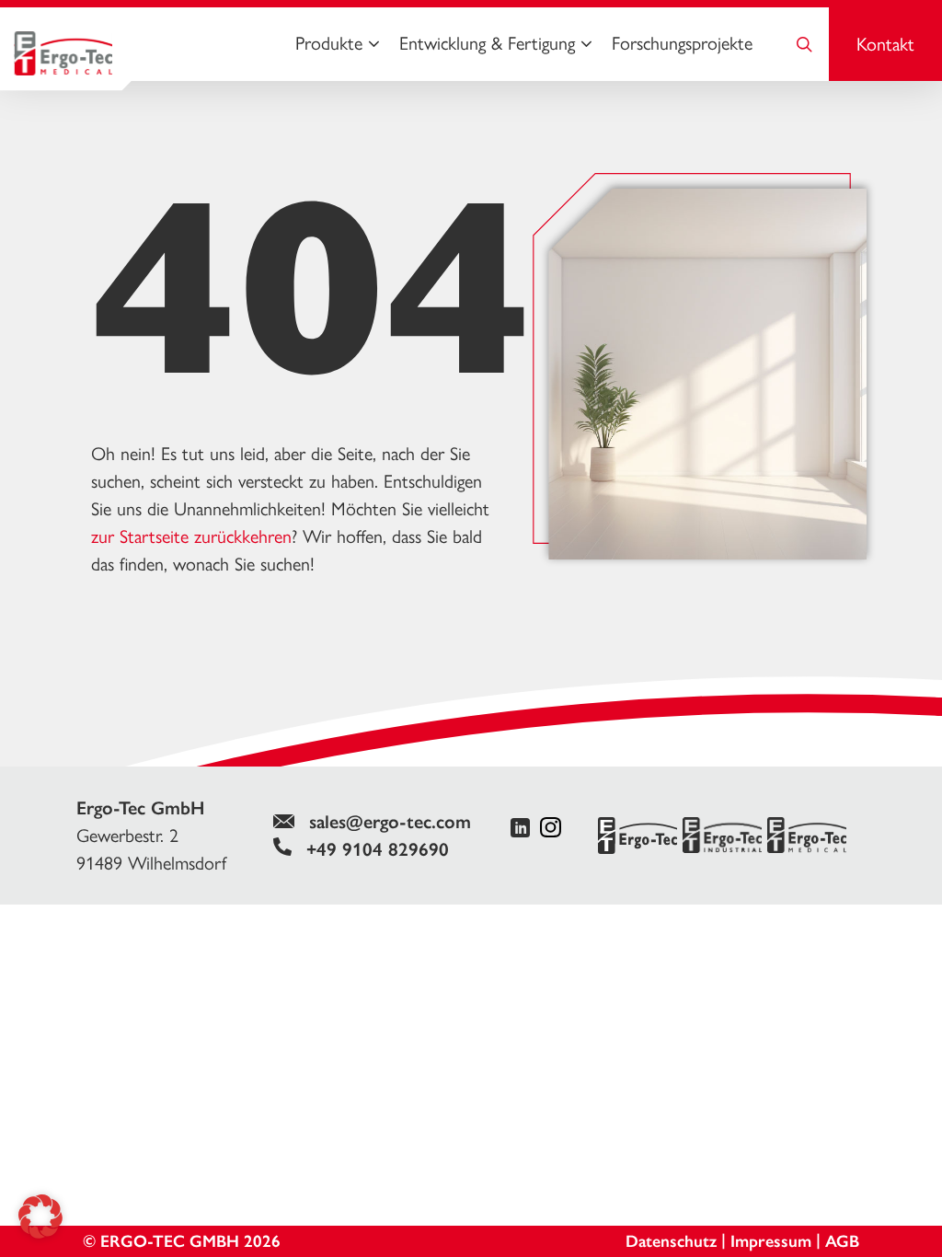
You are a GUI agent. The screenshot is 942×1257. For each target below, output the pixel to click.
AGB (842, 1241)
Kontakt (885, 44)
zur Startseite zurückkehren (191, 536)
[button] (40, 1216)
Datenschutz (671, 1241)
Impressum (770, 1241)
